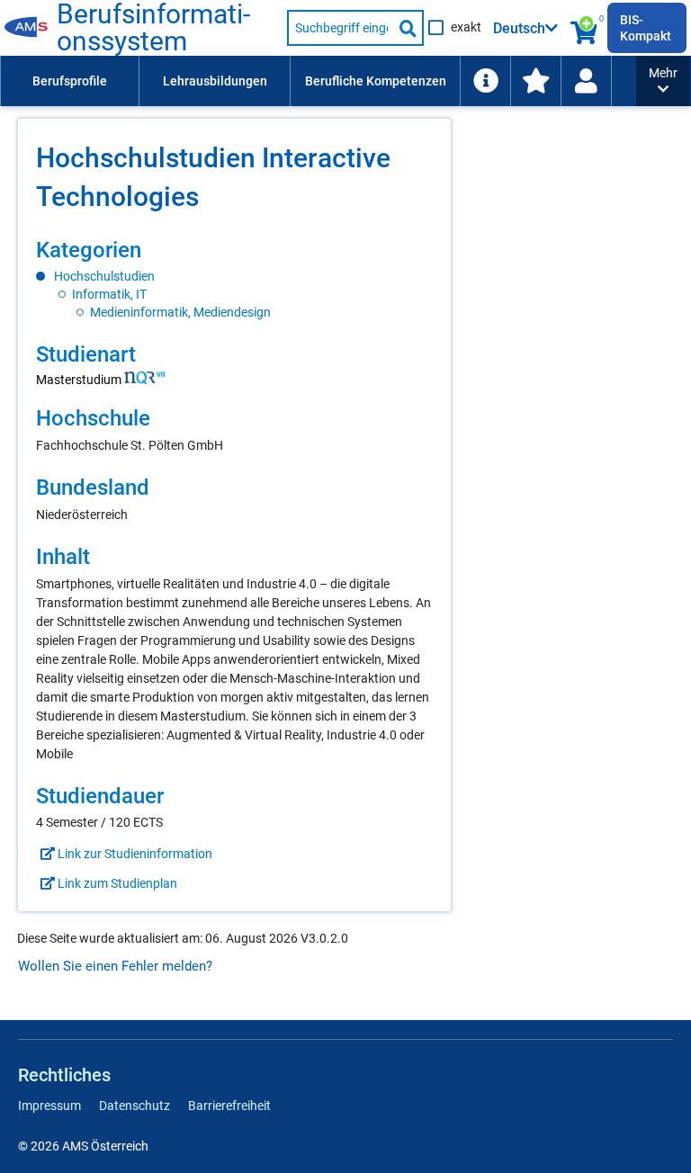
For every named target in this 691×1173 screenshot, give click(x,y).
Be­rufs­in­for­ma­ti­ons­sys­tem (153, 28)
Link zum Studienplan (116, 883)
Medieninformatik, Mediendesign (180, 312)
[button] (663, 81)
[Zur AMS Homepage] (30, 28)
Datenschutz (134, 1105)
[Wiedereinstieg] (586, 81)
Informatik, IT (109, 294)
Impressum (49, 1105)
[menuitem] (69, 81)
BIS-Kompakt (645, 28)
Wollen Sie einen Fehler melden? (115, 966)
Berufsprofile (69, 81)
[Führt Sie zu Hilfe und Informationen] (485, 81)
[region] (234, 278)
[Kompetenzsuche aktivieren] (585, 28)
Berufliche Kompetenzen (375, 81)
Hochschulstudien (104, 276)
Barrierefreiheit (229, 1105)
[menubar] (318, 81)
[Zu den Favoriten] (535, 81)
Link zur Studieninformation (133, 853)
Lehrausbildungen (215, 81)
